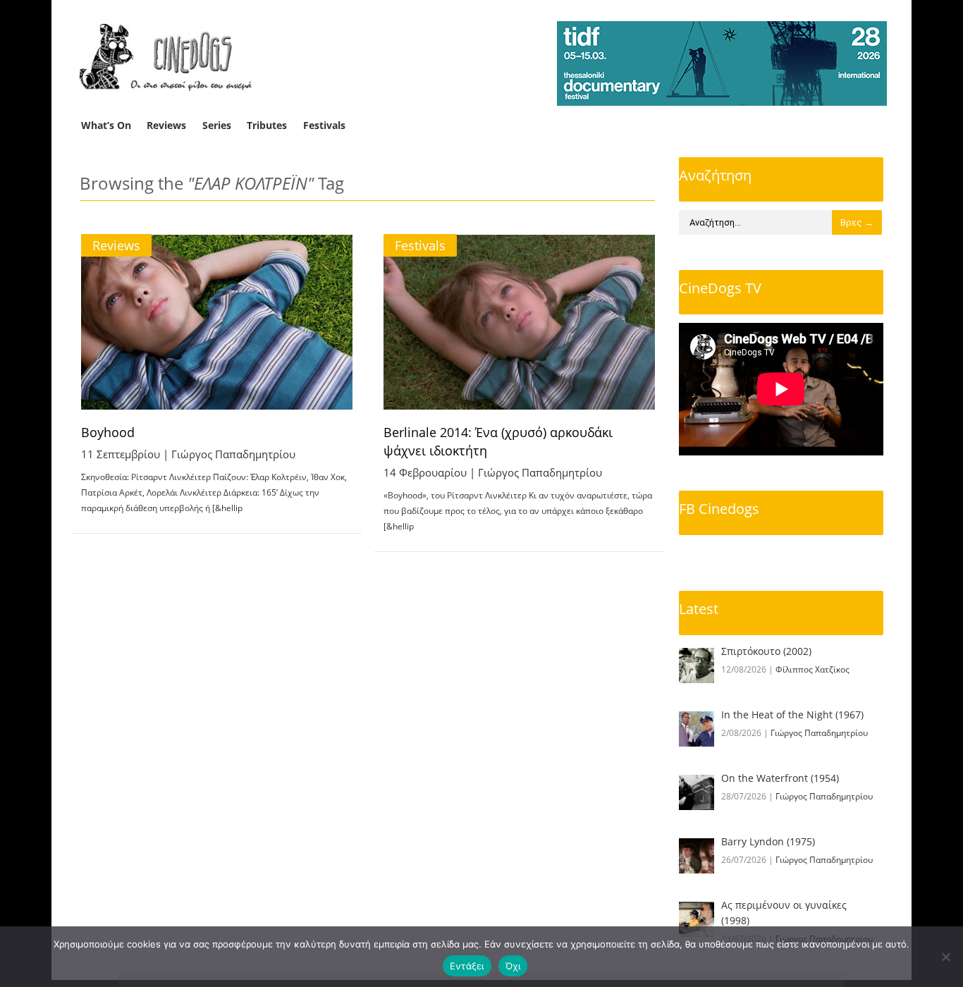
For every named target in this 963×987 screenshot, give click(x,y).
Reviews (166, 125)
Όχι (513, 965)
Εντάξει (467, 965)
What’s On (106, 125)
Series (216, 125)
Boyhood (108, 432)
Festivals (324, 125)
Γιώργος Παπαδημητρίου (233, 454)
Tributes (267, 125)
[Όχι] (945, 957)
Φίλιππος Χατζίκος (812, 669)
